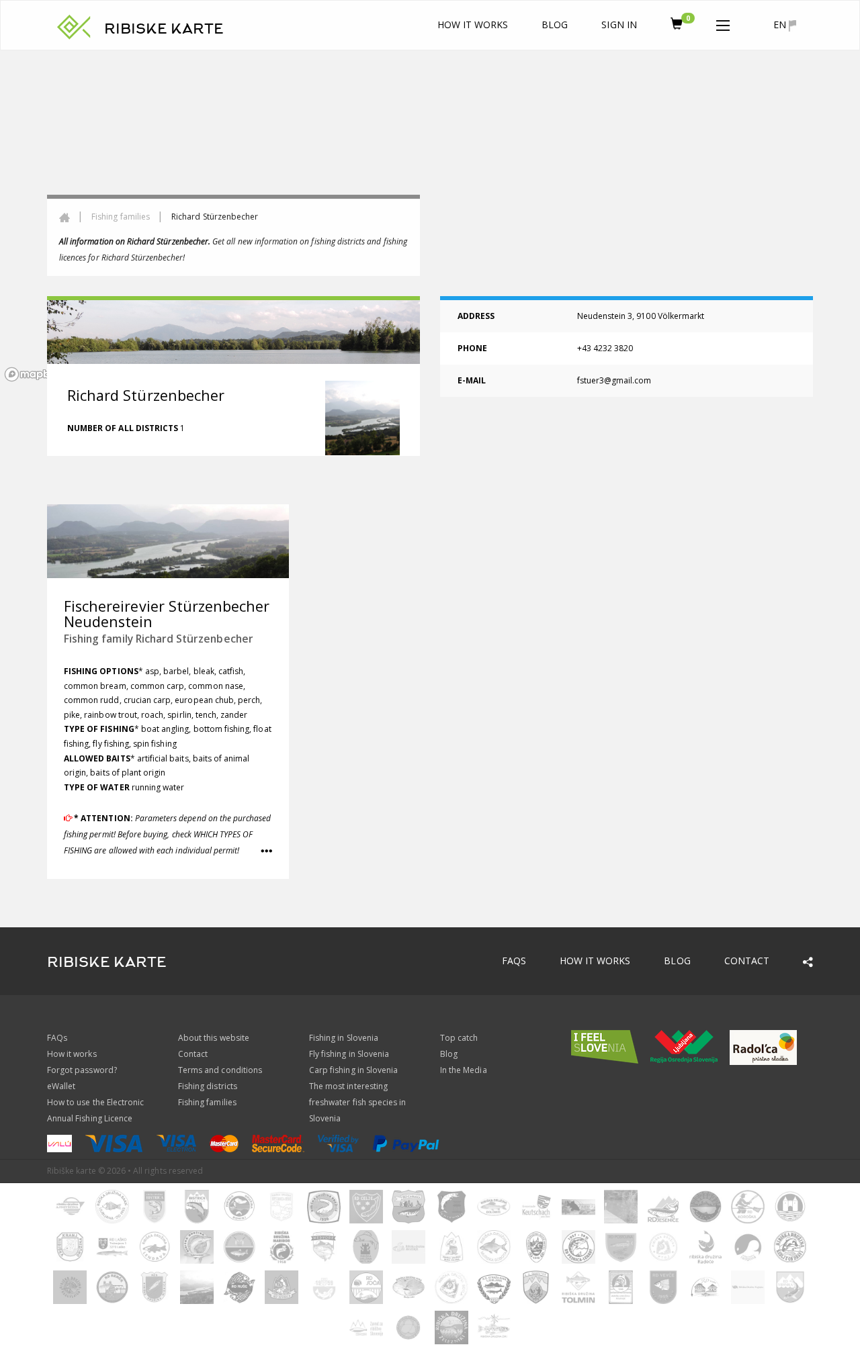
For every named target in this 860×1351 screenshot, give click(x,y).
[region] (430, 218)
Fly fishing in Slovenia (349, 1054)
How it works (473, 24)
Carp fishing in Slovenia (353, 1070)
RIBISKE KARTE (164, 29)
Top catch (459, 1037)
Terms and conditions (220, 1070)
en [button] (781, 24)
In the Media (463, 1070)
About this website (213, 1037)
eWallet (61, 1086)
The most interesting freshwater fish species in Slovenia (357, 1102)
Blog (555, 24)
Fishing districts (207, 1086)
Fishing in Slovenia (343, 1037)
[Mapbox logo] (33, 374)
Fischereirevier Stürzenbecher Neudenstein (166, 614)
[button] (722, 23)
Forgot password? (82, 1070)
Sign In (618, 24)
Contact (746, 960)
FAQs (514, 960)
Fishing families (120, 216)
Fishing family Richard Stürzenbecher (158, 638)
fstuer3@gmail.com (614, 380)
